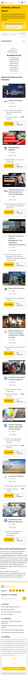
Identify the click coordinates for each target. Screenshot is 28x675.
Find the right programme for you (10, 607)
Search (5, 34)
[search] (19, 2)
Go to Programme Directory (13, 27)
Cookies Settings (14, 658)
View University (9, 123)
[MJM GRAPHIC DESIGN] (5, 148)
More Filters (23, 33)
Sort (23, 41)
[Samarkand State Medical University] (5, 520)
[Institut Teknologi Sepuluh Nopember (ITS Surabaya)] (5, 425)
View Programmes (19, 123)
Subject (13, 34)
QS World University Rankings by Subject (11, 559)
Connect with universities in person (11, 612)
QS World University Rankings (15, 557)
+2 (13, 535)
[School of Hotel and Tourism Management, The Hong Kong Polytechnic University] (5, 236)
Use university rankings (7, 609)
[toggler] (25, 2)
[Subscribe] (24, 598)
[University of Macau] (5, 477)
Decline (14, 663)
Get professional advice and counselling (12, 632)
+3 (12, 391)
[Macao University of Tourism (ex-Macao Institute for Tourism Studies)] (5, 331)
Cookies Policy (18, 655)
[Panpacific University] (5, 289)
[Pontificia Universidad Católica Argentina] (5, 378)
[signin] (22, 2)
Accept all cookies (14, 668)
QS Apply (9, 564)
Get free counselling (7, 614)
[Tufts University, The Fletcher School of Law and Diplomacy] (5, 190)
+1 (9, 349)
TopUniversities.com (5, 551)
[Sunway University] (5, 101)
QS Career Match (5, 571)
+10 (12, 162)
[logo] (7, 2)
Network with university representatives (12, 630)
